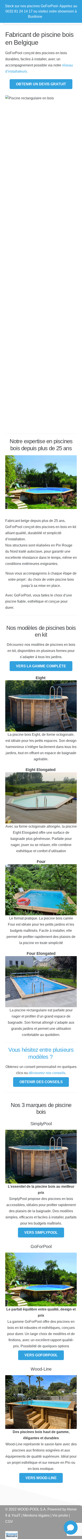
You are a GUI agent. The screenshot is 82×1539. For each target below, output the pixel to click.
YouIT (16, 1515)
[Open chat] (71, 1528)
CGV (9, 1521)
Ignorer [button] (48, 16)
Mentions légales (36, 1515)
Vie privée (60, 1515)
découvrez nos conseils (47, 1073)
